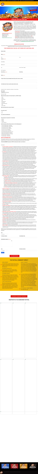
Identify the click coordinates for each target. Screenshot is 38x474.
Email (3, 75)
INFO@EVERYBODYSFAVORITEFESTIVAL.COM (27, 41)
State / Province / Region (22, 67)
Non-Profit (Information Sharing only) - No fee (7, 131)
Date (1, 232)
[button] (14, 256)
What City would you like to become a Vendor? (7, 107)
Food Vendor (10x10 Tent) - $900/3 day (6, 128)
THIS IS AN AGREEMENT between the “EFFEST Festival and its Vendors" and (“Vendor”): (13, 141)
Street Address (3, 61)
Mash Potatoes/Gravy (4, 103)
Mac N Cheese (3, 99)
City (1, 67)
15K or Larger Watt (4, 122)
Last (19, 57)
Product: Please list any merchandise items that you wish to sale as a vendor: (12, 78)
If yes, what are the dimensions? (5, 114)
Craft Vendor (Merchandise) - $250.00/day (7, 125)
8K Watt (3, 120)
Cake (2, 104)
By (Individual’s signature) (6, 239)
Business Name (3, 51)
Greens (2, 98)
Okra (2, 100)
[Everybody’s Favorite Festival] (1, 472)
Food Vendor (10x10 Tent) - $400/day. (6, 127)
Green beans (3, 102)
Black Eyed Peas (4, 101)
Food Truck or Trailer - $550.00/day (6, 129)
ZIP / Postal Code (3, 70)
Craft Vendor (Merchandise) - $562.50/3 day (7, 126)
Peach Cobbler (3, 105)
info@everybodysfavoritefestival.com (30, 0)
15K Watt (3, 121)
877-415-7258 (22, 0)
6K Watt (3, 119)
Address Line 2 (3, 64)
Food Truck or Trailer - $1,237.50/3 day (6, 130)
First (1, 57)
